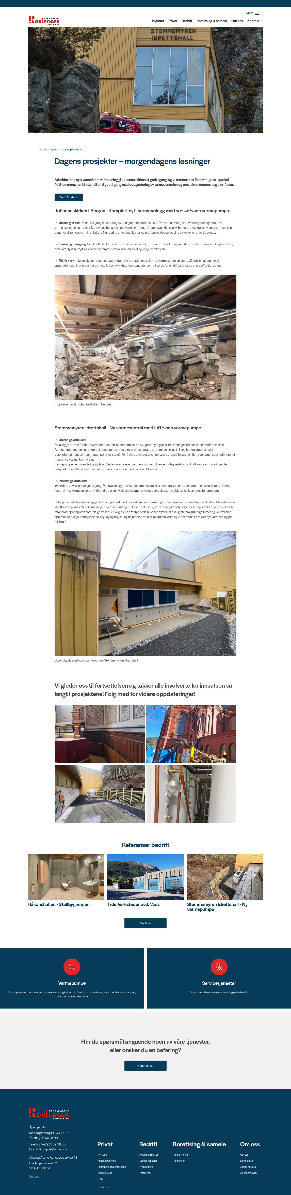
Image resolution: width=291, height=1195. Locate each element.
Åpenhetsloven (248, 1172)
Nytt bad (102, 1154)
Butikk (101, 1179)
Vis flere (145, 923)
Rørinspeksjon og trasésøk (112, 1166)
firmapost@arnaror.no (53, 1149)
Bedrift (187, 20)
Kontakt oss (145, 1065)
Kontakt (253, 20)
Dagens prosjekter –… (72, 149)
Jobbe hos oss (248, 1166)
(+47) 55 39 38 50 (53, 1144)
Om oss (237, 20)
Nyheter (158, 20)
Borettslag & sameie (212, 20)
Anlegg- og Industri (149, 1154)
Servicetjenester (148, 1160)
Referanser (103, 1187)
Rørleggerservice (107, 1160)
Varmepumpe (105, 1172)
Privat (173, 20)
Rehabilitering (180, 1154)
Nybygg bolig (146, 1166)
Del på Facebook (69, 197)
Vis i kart (34, 1176)
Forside (43, 149)
